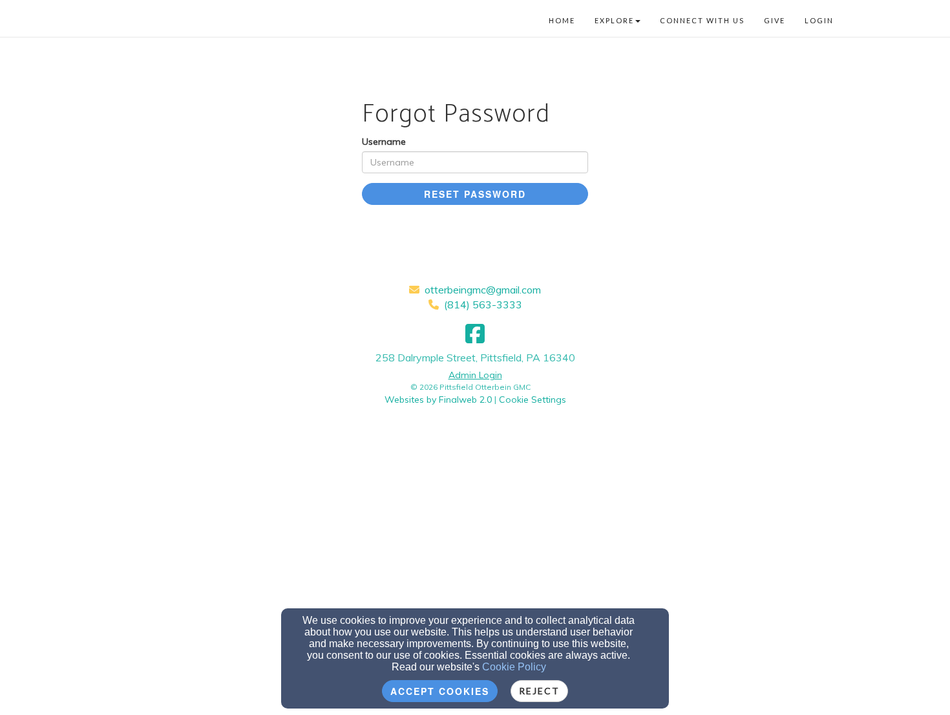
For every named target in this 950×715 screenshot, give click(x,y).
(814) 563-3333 (483, 304)
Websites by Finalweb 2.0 (438, 399)
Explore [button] (614, 20)
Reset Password (475, 193)
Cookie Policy (514, 666)
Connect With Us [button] (702, 20)
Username (384, 141)
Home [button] (562, 20)
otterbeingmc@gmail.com (483, 289)
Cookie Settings (532, 399)
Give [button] (774, 20)
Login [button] (819, 20)
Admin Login (475, 375)
